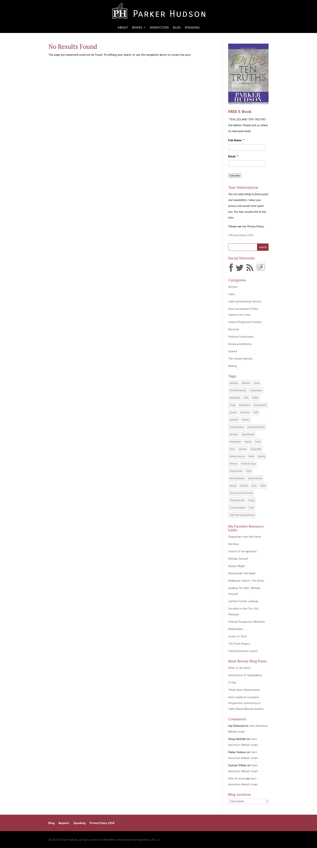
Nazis (251, 456)
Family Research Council (243, 651)
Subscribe (235, 175)
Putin (248, 471)
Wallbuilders (235, 629)
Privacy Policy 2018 (102, 823)
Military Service (237, 456)
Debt (246, 397)
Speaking (192, 27)
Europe (233, 412)
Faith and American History (244, 301)
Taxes (263, 485)
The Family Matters (240, 358)
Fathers (245, 419)
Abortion (234, 383)
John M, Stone (236, 778)
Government (248, 434)
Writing (232, 366)
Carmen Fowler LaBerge (243, 601)
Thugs (251, 500)
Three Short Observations (244, 690)
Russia (233, 485)
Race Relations (237, 478)
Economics (244, 405)
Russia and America (240, 344)
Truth (251, 507)
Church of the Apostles (242, 551)
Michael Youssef (238, 558)
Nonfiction (159, 27)
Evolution (245, 412)
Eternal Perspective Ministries (246, 621)
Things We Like (237, 500)
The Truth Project (239, 643)
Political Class (248, 463)
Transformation (237, 507)
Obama (261, 456)
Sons (254, 485)
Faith (231, 294)
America (246, 383)
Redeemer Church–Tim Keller (246, 580)
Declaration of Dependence (245, 675)
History (248, 441)
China (256, 383)
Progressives (236, 471)
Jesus (232, 449)
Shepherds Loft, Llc (149, 839)
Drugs (233, 405)
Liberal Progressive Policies (245, 322)
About (123, 27)
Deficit (255, 397)
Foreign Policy (237, 427)
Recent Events (255, 478)
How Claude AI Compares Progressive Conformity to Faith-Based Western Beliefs (246, 703)
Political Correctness (241, 336)
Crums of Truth (237, 636)
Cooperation (256, 390)
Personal (233, 329)
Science (232, 351)
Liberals (243, 449)
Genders (234, 434)
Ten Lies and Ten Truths (241, 493)
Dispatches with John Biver (244, 536)
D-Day (232, 682)
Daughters (235, 397)
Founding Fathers (256, 427)
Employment (260, 405)
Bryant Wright (236, 566)
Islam (258, 441)
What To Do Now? (239, 668)
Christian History (238, 390)
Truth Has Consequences (242, 514)
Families (234, 419)
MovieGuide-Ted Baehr (242, 573)
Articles (233, 287)
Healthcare (235, 441)
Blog (177, 27)
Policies (234, 463)
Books (137, 27)
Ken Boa (233, 544)
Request (64, 823)
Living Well (255, 449)
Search (263, 247)
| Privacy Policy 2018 (240, 235)
